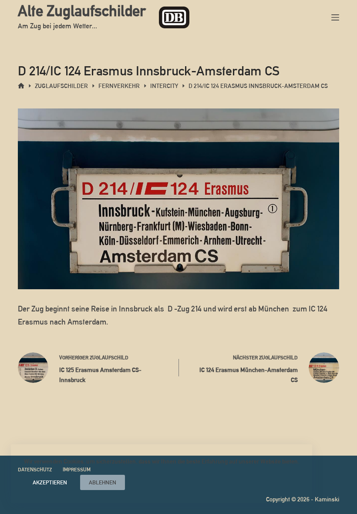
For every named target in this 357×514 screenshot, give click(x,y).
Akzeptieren (50, 482)
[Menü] (335, 17)
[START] (21, 86)
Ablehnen (102, 482)
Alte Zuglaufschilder (82, 11)
